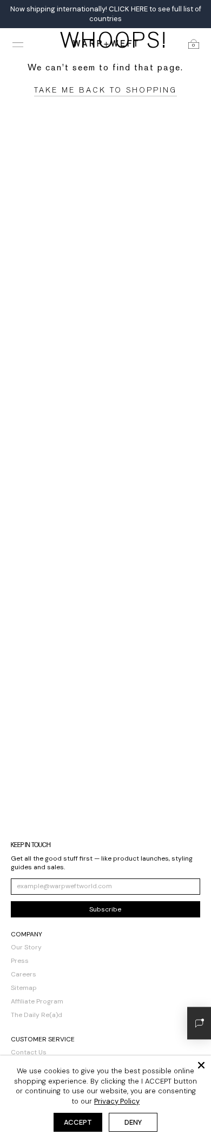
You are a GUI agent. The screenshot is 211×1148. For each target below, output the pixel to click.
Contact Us (29, 1052)
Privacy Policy (117, 1101)
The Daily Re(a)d (36, 1015)
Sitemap (24, 987)
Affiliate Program (37, 1001)
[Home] (105, 43)
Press (20, 960)
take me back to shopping (105, 90)
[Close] (201, 1065)
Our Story (26, 947)
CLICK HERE (128, 9)
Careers (23, 974)
